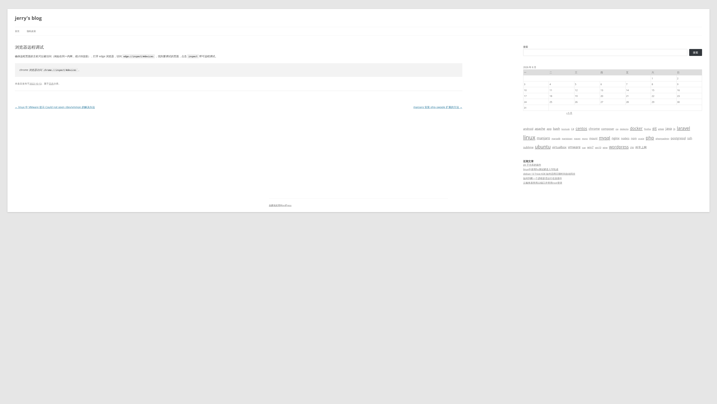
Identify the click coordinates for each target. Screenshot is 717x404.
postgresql (678, 138)
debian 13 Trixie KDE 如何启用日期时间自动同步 (549, 173)
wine (605, 147)
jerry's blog (28, 18)
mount (593, 138)
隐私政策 (31, 31)
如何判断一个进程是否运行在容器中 (542, 178)
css (617, 129)
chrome (594, 129)
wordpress (619, 146)
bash (556, 128)
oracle (641, 138)
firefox (647, 129)
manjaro (543, 138)
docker (636, 128)
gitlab (661, 129)
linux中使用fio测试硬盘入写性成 (540, 169)
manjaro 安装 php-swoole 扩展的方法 (437, 107)
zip (632, 147)
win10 (598, 147)
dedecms (624, 129)
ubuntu (543, 146)
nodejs (625, 138)
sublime (528, 147)
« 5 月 (569, 113)
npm (634, 138)
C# (572, 129)
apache (540, 128)
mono (585, 138)
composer (607, 129)
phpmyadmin (662, 138)
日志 (51, 83)
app (549, 129)
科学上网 (641, 147)
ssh (689, 138)
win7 (590, 147)
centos (581, 128)
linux (529, 137)
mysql (604, 137)
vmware (574, 147)
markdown (567, 138)
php (650, 137)
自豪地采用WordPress (280, 205)
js (674, 129)
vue (584, 147)
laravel (683, 128)
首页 (17, 31)
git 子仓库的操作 (532, 164)
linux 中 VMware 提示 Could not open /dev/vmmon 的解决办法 (55, 107)
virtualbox (559, 147)
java (668, 128)
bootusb (565, 129)
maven (577, 138)
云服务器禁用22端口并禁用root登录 (542, 182)
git (654, 128)
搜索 (525, 46)
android (528, 129)
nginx (616, 138)
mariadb (556, 138)
